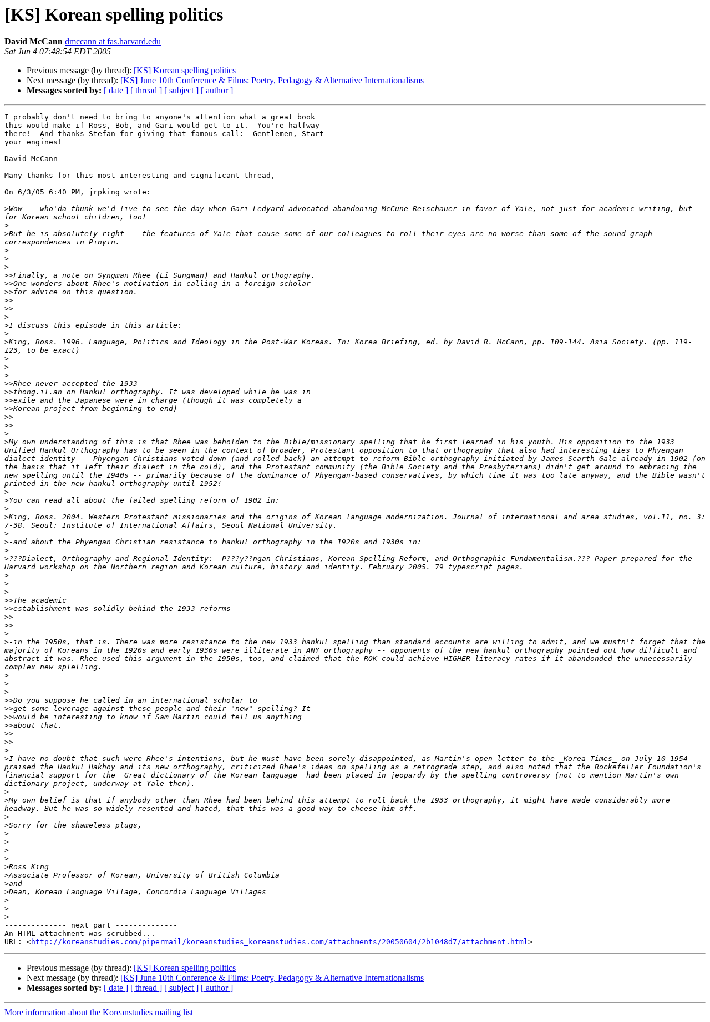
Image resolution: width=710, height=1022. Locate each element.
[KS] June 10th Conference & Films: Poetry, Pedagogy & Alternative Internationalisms (272, 80)
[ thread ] (146, 90)
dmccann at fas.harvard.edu (113, 41)
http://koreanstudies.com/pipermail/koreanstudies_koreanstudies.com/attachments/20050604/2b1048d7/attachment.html (279, 942)
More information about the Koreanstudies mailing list (98, 1012)
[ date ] (116, 90)
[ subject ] (181, 90)
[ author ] (217, 90)
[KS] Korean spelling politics (185, 70)
